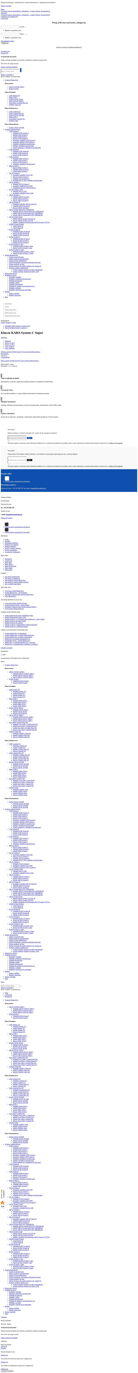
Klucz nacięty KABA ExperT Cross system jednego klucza (20, 361)
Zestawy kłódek (14, 293)
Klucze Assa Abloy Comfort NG (23, 786)
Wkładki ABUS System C (21, 197)
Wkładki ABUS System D (21, 206)
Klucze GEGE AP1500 (20, 768)
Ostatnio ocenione (6, 648)
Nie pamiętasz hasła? (7, 41)
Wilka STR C (13, 97)
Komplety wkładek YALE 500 (23, 175)
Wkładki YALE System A (21, 179)
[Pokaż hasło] (26, 34)
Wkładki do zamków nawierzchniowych (22, 286)
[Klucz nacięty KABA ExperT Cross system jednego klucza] (20, 352)
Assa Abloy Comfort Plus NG (18, 103)
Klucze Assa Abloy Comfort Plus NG (25, 730)
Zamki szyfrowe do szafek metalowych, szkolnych (25, 266)
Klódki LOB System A (20, 135)
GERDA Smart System (16, 224)
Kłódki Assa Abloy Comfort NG (23, 782)
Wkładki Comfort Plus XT (21, 755)
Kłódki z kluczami (15, 295)
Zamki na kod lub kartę (16, 257)
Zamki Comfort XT (19, 747)
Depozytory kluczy (11, 273)
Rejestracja (8, 996)
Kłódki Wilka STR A (19, 773)
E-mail (23, 27)
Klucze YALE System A (21, 177)
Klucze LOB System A (20, 138)
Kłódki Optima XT (19, 695)
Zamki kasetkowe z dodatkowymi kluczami (27, 148)
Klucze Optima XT (19, 697)
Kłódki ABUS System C (21, 199)
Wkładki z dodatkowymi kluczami (24, 144)
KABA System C (14, 237)
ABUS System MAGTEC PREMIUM (21, 210)
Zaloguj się (5, 43)
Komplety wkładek (15, 277)
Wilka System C (14, 166)
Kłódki (7, 292)
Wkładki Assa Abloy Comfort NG (24, 780)
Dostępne (4, 337)
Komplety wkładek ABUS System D (25, 204)
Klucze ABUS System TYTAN (23, 220)
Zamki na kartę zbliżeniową (18, 261)
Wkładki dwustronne (15, 281)
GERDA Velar (13, 121)
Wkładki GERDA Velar (20, 789)
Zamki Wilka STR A (19, 775)
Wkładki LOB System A (21, 133)
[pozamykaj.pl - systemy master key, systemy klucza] (25, 11)
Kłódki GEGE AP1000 (20, 807)
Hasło (22, 34)
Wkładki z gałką (14, 282)
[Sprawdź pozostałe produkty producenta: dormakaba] (5, 357)
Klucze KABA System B (21, 233)
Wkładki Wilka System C (21, 169)
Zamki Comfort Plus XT (21, 757)
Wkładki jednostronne (16, 284)
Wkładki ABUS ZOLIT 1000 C (23, 717)
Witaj (6, 993)
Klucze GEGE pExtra (20, 713)
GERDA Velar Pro (15, 105)
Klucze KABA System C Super (23, 253)
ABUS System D (14, 202)
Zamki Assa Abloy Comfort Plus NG (25, 728)
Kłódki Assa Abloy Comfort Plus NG (25, 726)
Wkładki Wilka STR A (20, 771)
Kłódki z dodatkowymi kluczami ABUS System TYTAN (31, 222)
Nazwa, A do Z (10, 343)
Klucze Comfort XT (19, 751)
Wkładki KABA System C (21, 239)
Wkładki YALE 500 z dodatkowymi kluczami (27, 180)
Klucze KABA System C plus (22, 248)
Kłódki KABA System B (21, 235)
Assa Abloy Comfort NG (17, 119)
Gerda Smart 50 (18, 226)
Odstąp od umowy (7, 518)
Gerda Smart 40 (18, 228)
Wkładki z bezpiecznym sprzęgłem (20, 290)
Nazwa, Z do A (10, 345)
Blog (6, 297)
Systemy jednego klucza (12, 129)
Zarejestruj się (5, 51)
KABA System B (14, 230)
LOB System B (14, 149)
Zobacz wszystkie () (7, 75)
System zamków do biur (16, 264)
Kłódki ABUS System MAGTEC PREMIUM (28, 213)
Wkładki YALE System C (21, 184)
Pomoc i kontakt (6, 6)
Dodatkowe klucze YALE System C (24, 188)
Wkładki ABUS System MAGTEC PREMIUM (28, 211)
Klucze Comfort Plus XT (21, 760)
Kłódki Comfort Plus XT (21, 749)
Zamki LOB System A (20, 137)
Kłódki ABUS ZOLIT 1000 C (22, 719)
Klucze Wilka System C (20, 168)
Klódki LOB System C (20, 160)
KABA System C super (16, 250)
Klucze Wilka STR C (20, 706)
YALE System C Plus (16, 189)
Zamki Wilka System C (20, 171)
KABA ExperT (14, 89)
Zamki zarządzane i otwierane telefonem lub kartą (25, 262)
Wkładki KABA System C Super (23, 251)
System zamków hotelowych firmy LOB (26, 271)
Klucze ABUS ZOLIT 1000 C (23, 721)
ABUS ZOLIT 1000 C (16, 101)
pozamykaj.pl (5, 658)
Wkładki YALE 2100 (20, 191)
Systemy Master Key (11, 80)
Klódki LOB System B (20, 153)
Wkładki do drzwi (10, 275)
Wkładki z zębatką (15, 288)
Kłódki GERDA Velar (20, 791)
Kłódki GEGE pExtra (20, 711)
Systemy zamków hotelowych (18, 268)
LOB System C (14, 157)
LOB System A (14, 131)
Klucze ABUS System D (21, 208)
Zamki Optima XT (19, 693)
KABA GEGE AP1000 (16, 127)
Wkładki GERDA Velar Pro (22, 733)
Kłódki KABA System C (21, 242)
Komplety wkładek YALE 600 (23, 186)
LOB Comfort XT (15, 111)
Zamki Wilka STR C (19, 704)
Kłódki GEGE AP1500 (20, 766)
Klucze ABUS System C (21, 200)
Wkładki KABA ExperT (21, 681)
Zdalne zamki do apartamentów (19, 259)
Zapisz (30, 438)
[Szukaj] (21, 70)
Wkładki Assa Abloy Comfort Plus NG (25, 724)
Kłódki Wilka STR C (19, 702)
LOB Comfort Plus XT (16, 113)
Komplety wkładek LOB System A (24, 140)
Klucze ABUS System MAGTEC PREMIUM (28, 215)
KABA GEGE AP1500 (16, 115)
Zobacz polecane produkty (9, 67)
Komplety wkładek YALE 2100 (23, 193)
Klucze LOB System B (20, 155)
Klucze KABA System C (21, 240)
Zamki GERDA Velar (20, 793)
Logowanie (8, 995)
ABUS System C (14, 195)
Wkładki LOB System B (21, 151)
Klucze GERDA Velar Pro (21, 737)
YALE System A (14, 173)
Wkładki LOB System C (21, 158)
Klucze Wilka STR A (20, 777)
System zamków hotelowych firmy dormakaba (28, 270)
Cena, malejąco (10, 348)
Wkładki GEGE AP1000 (21, 804)
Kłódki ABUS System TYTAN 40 (24, 219)
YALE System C (14, 182)
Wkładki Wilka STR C (20, 700)
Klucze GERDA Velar (20, 795)
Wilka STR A (13, 117)
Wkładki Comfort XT (20, 746)
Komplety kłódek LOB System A (23, 142)
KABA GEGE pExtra (16, 99)
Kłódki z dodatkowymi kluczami (23, 146)
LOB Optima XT (14, 95)
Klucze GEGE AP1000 (20, 805)
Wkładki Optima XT (19, 691)
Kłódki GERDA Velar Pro (21, 735)
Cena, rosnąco (9, 346)
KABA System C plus (16, 244)
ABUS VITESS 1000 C (16, 87)
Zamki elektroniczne (11, 255)
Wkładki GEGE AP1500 (21, 764)
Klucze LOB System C (20, 162)
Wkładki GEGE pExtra (20, 710)
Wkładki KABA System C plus (23, 246)
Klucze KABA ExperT (20, 683)
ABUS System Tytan (15, 217)
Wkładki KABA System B (21, 231)
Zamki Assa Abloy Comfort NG (23, 784)
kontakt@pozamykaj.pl (38, 488)
